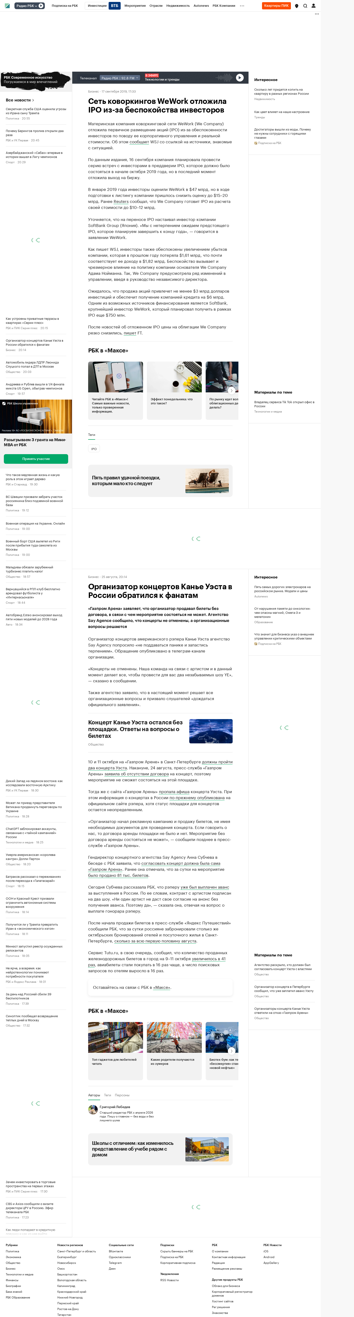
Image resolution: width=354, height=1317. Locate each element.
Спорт (10, 161)
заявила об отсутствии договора (137, 773)
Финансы (12, 1280)
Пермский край (68, 1303)
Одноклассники (120, 1257)
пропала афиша (174, 791)
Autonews (261, 596)
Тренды (259, 116)
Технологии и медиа (19, 842)
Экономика (13, 1257)
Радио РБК (25, 6)
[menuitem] (65, 6)
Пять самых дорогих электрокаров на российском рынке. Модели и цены (282, 588)
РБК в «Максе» (108, 350)
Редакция (218, 1263)
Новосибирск (66, 1263)
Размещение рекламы (227, 1268)
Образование (263, 621)
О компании (220, 1251)
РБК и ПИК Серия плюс (22, 327)
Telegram (115, 1263)
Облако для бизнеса (226, 1286)
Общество (13, 371)
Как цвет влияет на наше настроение (281, 111)
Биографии (13, 1286)
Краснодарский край (71, 1291)
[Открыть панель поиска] (305, 6)
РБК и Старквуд (16, 484)
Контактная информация (228, 1257)
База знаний (14, 1291)
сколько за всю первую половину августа (155, 940)
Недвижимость (264, 98)
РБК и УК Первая (17, 140)
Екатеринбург (67, 1257)
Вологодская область (71, 1280)
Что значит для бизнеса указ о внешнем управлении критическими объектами (284, 636)
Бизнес (11, 349)
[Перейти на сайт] (36, 82)
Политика (12, 118)
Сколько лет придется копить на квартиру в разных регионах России (281, 91)
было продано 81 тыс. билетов (118, 875)
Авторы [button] (94, 1094)
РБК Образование (18, 1297)
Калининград (66, 1286)
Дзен (112, 1268)
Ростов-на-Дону (68, 1309)
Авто (9, 624)
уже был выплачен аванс (205, 886)
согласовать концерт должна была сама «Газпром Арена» (154, 865)
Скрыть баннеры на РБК (176, 1251)
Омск (61, 1268)
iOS (266, 1251)
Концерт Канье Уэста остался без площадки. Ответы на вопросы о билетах (135, 729)
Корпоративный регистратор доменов (232, 1293)
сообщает (139, 141)
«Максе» (161, 987)
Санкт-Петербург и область (76, 1251)
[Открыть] (36, 6)
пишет (130, 332)
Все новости (18, 100)
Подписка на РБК (172, 1257)
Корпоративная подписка (177, 1263)
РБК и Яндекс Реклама (21, 981)
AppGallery (271, 1263)
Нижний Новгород (70, 1297)
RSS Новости (169, 1280)
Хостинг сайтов (222, 1301)
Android (269, 1257)
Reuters (121, 201)
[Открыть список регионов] (297, 6)
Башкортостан (67, 1274)
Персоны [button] (122, 1094)
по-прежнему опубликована (197, 797)
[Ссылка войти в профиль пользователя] (313, 5)
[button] (297, 6)
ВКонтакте (116, 1251)
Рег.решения (221, 1307)
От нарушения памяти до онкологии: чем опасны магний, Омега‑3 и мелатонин (282, 612)
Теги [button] (91, 434)
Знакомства (220, 1313)
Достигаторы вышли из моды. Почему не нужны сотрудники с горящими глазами (282, 133)
